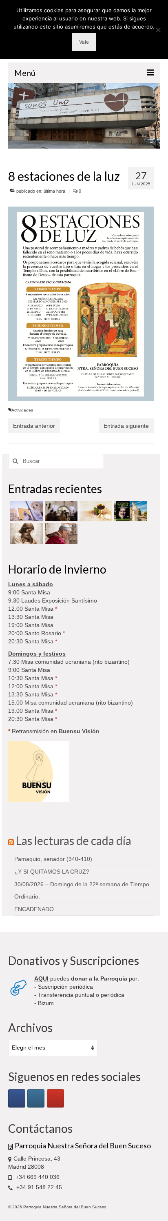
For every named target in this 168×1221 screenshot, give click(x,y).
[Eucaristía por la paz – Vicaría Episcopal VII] (94, 511)
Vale (84, 42)
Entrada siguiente (126, 426)
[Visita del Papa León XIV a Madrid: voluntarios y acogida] (60, 533)
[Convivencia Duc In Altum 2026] (60, 511)
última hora (54, 191)
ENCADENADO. (34, 909)
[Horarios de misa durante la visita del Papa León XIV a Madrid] (25, 511)
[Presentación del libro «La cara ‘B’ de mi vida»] (129, 511)
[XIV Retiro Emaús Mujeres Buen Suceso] (25, 533)
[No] (158, 30)
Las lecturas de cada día (73, 840)
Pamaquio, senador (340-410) (53, 859)
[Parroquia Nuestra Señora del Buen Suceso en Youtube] (55, 1098)
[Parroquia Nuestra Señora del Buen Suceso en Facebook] (16, 1098)
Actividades (22, 410)
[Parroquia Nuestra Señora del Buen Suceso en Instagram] (35, 1098)
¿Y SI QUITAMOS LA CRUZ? (51, 871)
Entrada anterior (34, 426)
